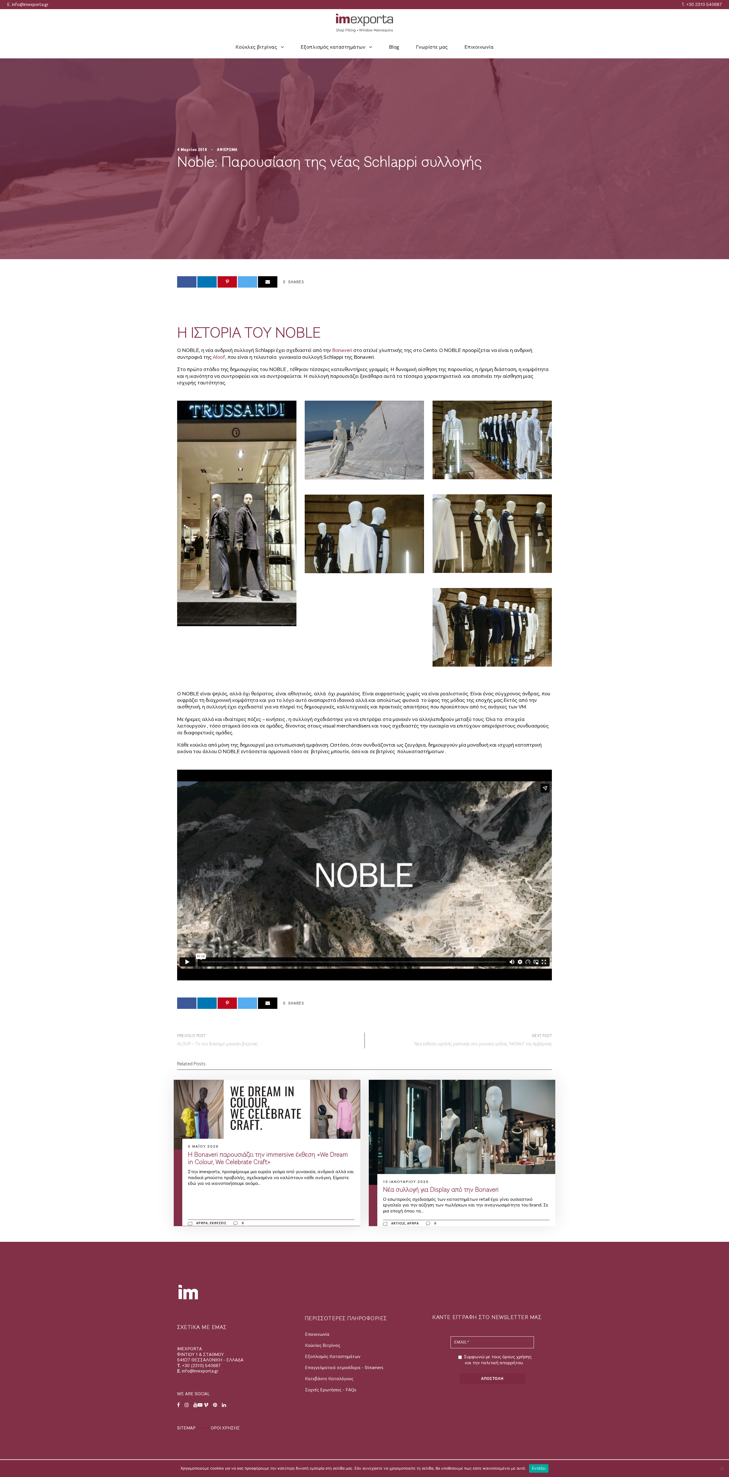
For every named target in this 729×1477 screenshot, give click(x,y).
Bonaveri (342, 350)
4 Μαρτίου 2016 (192, 150)
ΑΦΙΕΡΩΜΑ (227, 150)
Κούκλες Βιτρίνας (322, 1345)
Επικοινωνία (479, 47)
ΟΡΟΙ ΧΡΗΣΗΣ (225, 1428)
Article (398, 1223)
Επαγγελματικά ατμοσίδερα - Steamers (344, 1368)
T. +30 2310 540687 (701, 5)
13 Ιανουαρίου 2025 (406, 1181)
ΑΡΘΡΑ (202, 1223)
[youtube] (719, 712)
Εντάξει (539, 1468)
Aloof (219, 357)
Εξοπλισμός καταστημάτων (333, 47)
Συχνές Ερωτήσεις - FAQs (330, 1390)
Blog (394, 47)
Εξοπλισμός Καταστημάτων (333, 1357)
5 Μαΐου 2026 (203, 1146)
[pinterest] (719, 722)
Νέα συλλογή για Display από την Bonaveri (441, 1190)
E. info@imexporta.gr (27, 5)
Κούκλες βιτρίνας (256, 47)
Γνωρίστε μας (432, 47)
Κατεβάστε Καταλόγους (329, 1379)
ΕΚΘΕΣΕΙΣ (218, 1223)
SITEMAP (187, 1428)
